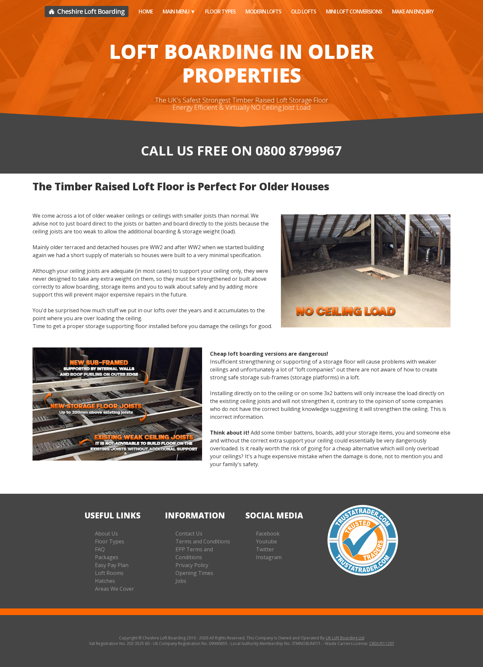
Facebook (268, 533)
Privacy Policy (191, 565)
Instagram (269, 557)
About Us (106, 533)
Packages (106, 557)
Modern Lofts (263, 11)
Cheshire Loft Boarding (90, 11)
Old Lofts (303, 11)
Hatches (105, 580)
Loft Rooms (109, 573)
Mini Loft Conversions (354, 11)
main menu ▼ (179, 11)
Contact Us (188, 533)
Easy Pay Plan (111, 565)
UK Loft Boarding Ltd (345, 638)
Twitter (265, 549)
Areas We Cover (114, 588)
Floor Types (220, 11)
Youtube (266, 541)
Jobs (180, 580)
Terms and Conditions (202, 541)
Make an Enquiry (413, 11)
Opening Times (194, 573)
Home (146, 11)
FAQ (100, 549)
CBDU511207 (381, 643)
